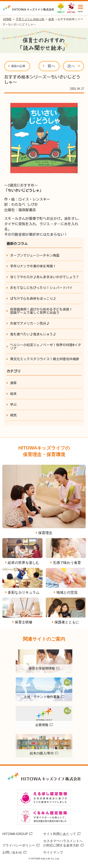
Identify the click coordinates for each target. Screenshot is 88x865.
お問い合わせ (12, 852)
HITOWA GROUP (15, 834)
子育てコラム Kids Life (30, 19)
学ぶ (13, 404)
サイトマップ (53, 852)
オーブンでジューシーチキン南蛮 (34, 255)
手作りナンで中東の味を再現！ (33, 266)
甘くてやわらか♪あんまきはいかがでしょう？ (44, 277)
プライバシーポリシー (18, 845)
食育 (13, 383)
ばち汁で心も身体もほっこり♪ (33, 298)
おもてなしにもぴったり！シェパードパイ (41, 287)
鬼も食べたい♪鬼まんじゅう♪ (33, 334)
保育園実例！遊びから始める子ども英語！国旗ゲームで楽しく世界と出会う (41, 311)
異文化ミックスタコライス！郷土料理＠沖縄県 (44, 359)
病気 (13, 415)
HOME (7, 19)
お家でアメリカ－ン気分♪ (30, 323)
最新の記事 (18, 66)
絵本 (51, 19)
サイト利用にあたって (59, 834)
